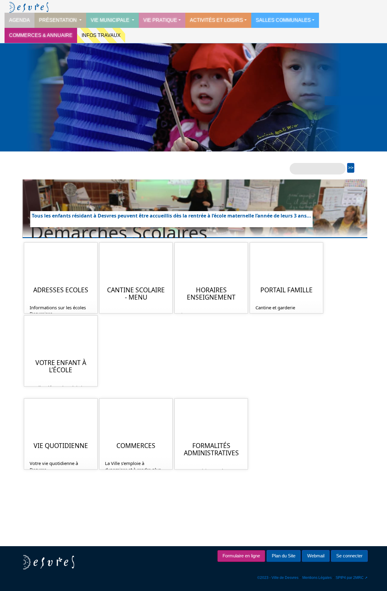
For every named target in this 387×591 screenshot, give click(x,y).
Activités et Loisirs (216, 20)
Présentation (58, 20)
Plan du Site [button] (283, 555)
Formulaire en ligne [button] (241, 555)
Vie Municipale (111, 20)
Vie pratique (160, 20)
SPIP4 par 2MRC (350, 578)
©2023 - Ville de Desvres (277, 578)
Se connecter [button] (349, 555)
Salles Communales (283, 20)
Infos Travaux (101, 35)
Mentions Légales (317, 578)
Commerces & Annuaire (41, 35)
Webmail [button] (315, 555)
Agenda (19, 20)
